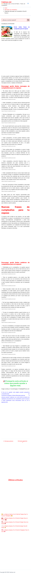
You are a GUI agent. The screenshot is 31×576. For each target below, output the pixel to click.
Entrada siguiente (22, 442)
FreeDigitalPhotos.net (24, 389)
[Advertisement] (15, 58)
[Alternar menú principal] (28, 3)
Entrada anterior (8, 441)
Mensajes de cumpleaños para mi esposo (10, 99)
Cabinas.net (6, 2)
